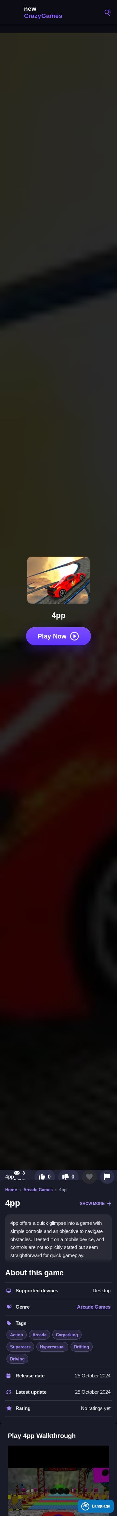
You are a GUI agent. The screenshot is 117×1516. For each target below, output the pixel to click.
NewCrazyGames (35, 12)
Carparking (67, 1334)
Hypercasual (52, 1346)
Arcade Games (38, 1189)
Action (16, 1334)
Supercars (20, 1346)
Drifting (81, 1346)
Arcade (39, 1334)
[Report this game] (107, 1177)
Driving (17, 1359)
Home (11, 1189)
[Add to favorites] (89, 1177)
